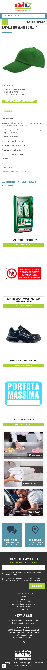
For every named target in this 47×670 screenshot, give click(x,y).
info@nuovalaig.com (26, 623)
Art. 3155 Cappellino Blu (11, 150)
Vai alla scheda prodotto (23, 245)
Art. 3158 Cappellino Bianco (13, 154)
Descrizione (8, 111)
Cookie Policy (24, 609)
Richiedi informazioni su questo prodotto (20, 101)
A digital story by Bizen (23, 665)
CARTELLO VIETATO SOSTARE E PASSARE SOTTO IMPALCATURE (23, 300)
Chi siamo (24, 596)
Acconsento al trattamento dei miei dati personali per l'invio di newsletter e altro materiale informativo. (24, 579)
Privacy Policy (24, 607)
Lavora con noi (24, 601)
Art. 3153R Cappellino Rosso (13, 145)
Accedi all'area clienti (24, 593)
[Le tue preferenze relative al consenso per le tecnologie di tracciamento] (4, 666)
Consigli (23, 599)
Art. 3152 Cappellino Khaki (12, 141)
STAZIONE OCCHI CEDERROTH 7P (23, 240)
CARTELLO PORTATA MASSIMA (23, 420)
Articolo (6, 85)
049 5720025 (17, 620)
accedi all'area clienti (37, 22)
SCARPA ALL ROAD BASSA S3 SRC (23, 361)
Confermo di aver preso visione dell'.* (24, 573)
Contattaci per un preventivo (24, 604)
